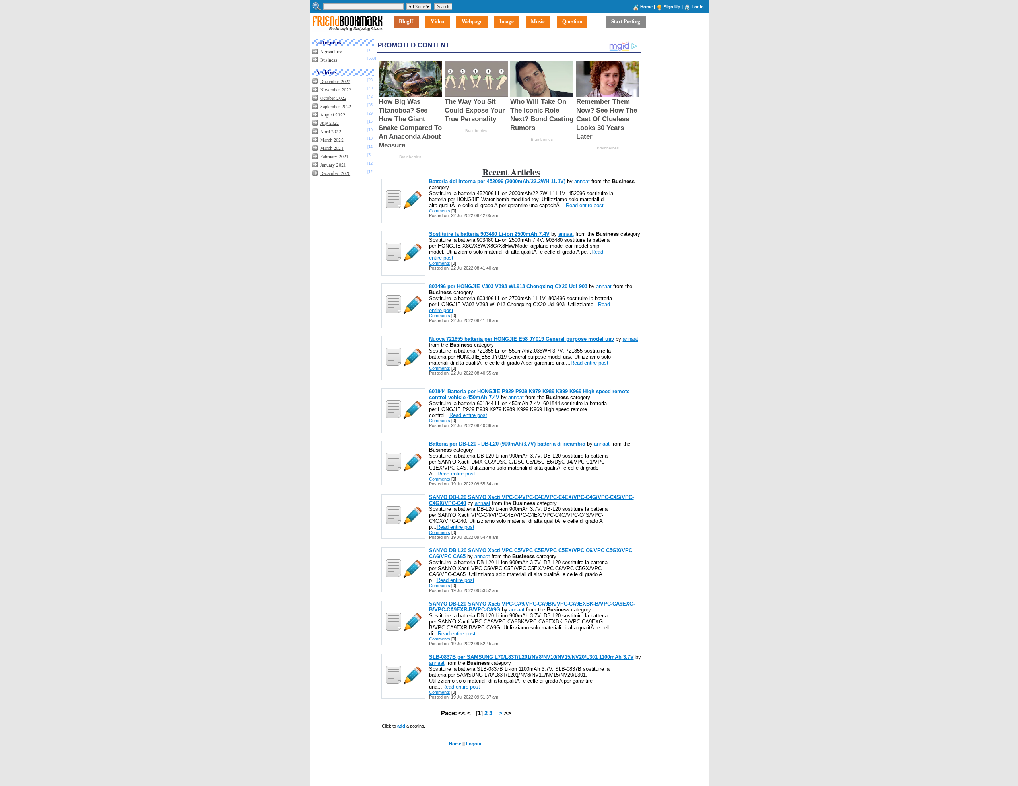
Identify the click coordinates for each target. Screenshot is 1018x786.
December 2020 (335, 173)
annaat (582, 181)
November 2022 (336, 89)
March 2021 (332, 148)
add (401, 726)
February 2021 (334, 156)
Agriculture (331, 51)
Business (329, 59)
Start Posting (625, 22)
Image (506, 22)
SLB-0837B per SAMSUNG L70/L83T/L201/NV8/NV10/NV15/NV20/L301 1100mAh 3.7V (531, 657)
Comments (439, 210)
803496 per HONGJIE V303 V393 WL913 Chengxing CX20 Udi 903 (508, 286)
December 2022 (335, 81)
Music (538, 22)
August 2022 (332, 114)
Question (572, 22)
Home (646, 6)
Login (698, 6)
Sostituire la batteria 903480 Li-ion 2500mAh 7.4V (489, 234)
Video (437, 22)
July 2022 (329, 123)
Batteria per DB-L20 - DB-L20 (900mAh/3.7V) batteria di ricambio (507, 444)
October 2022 (333, 98)
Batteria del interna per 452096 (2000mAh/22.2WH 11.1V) (497, 181)
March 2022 (332, 139)
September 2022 (336, 106)
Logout (474, 743)
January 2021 (333, 164)
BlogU (406, 22)
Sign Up (672, 6)
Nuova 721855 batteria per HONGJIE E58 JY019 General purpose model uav (521, 339)
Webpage (472, 22)
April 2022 (330, 131)
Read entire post (585, 205)
